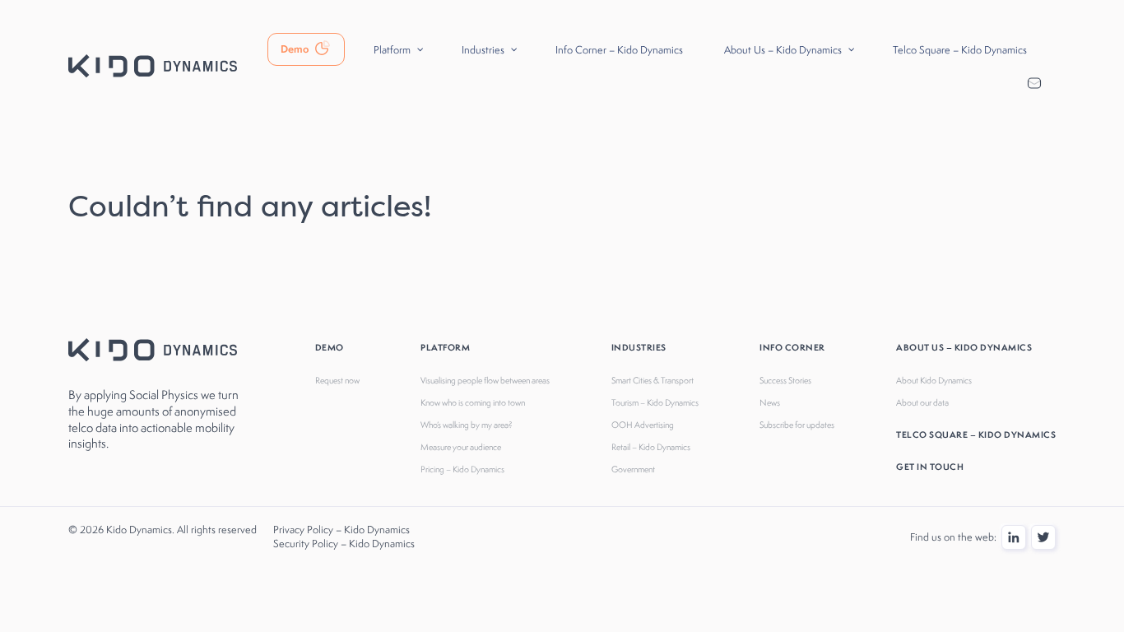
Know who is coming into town (472, 402)
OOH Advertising (642, 424)
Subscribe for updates (796, 424)
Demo (329, 347)
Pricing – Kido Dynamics (462, 469)
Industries (639, 347)
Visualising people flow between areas (485, 380)
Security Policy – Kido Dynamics (344, 544)
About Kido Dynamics (934, 380)
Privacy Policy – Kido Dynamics (341, 530)
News (769, 402)
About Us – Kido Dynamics (964, 347)
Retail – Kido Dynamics (650, 447)
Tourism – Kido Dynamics (655, 402)
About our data (922, 402)
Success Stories (785, 380)
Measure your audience (460, 447)
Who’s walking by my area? (466, 424)
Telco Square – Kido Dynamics (976, 434)
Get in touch (930, 466)
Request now (337, 380)
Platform (445, 347)
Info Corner (792, 347)
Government (633, 469)
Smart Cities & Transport (652, 380)
